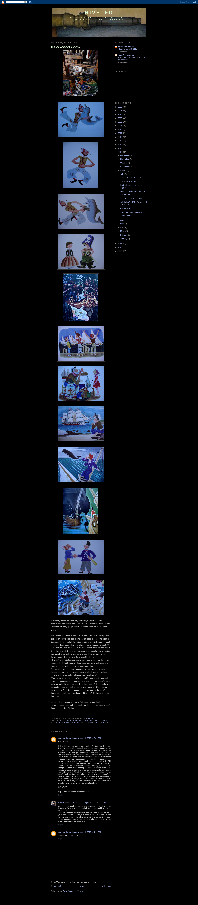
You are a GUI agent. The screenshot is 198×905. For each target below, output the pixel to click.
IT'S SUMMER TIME (128, 181)
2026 (120, 107)
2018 (120, 129)
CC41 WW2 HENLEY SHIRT (132, 198)
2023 (120, 118)
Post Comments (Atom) (73, 891)
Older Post (106, 886)
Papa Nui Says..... (126, 55)
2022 (120, 122)
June (122, 220)
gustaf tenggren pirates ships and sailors (80, 720)
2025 (120, 111)
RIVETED (99, 12)
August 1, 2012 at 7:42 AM (89, 738)
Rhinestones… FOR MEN (128, 49)
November (124, 159)
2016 (120, 137)
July (122, 174)
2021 (120, 126)
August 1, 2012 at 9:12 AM (94, 803)
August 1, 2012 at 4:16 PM (89, 832)
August (123, 170)
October (124, 163)
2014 (120, 144)
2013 (120, 148)
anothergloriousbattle (67, 738)
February (124, 235)
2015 (120, 141)
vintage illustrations (99, 722)
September (125, 167)
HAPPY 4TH (125, 209)
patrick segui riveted (76, 722)
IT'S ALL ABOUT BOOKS (130, 178)
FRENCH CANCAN (126, 47)
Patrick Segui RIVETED (68, 803)
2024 (120, 114)
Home (81, 886)
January (124, 239)
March (123, 231)
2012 (120, 152)
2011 (120, 243)
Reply (60, 795)
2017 (120, 133)
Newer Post (56, 886)
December (124, 155)
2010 (120, 247)
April (122, 227)
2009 (120, 251)
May (122, 224)
